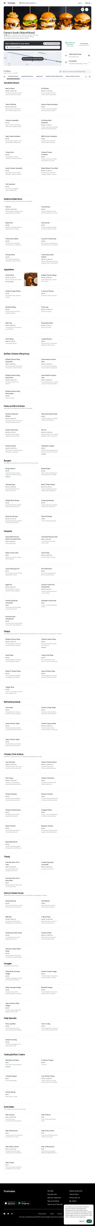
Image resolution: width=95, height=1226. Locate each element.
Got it (89, 1221)
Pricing (59, 1214)
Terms (52, 1214)
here (84, 1217)
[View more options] (86, 9)
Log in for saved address (52, 43)
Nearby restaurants (75, 1191)
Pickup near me (74, 1198)
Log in (80, 3)
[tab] (13, 76)
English (74, 1201)
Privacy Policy (42, 1214)
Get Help (50, 1191)
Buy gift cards (52, 1194)
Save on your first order (55, 1204)
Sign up (87, 3)
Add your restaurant (54, 1198)
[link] (82, 9)
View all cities (73, 1194)
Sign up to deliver (53, 1201)
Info (37, 35)
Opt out (82, 1221)
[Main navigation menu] (4, 3)
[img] (33, 59)
